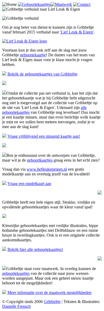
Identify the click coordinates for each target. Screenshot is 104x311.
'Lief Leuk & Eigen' (77, 32)
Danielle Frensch (16, 306)
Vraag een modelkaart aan (29, 183)
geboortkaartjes (40, 160)
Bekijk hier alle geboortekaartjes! (35, 249)
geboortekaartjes (16, 273)
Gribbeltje (52, 301)
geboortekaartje (33, 55)
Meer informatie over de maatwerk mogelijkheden (49, 292)
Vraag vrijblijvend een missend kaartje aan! (43, 136)
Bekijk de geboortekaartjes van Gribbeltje (42, 74)
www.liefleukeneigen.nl (47, 169)
